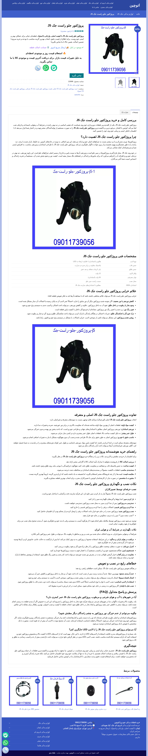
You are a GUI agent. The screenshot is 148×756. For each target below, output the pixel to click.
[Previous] (136, 48)
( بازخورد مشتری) (67, 31)
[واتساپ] (5, 743)
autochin (77, 95)
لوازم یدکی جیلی (81, 3)
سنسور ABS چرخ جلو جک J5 (29, 709)
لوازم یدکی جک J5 (125, 14)
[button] (137, 72)
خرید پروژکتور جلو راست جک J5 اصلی (65, 89)
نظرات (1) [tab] (125, 112)
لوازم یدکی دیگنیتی (33, 3)
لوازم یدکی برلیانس (18, 3)
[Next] (89, 48)
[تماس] (5, 750)
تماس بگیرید (76, 76)
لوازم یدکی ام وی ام (106, 3)
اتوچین (135, 5)
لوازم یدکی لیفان (57, 3)
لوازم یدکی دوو (45, 3)
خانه (138, 14)
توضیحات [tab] (135, 112)
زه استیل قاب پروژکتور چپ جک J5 (128, 709)
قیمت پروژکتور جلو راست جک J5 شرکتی (39, 89)
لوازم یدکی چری (69, 3)
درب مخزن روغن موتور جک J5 (95, 709)
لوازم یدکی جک (94, 3)
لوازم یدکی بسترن (107, 7)
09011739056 (81, 722)
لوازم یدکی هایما (43, 745)
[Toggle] (9, 723)
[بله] (5, 735)
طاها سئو (52, 753)
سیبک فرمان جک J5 (66, 709)
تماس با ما (95, 7)
